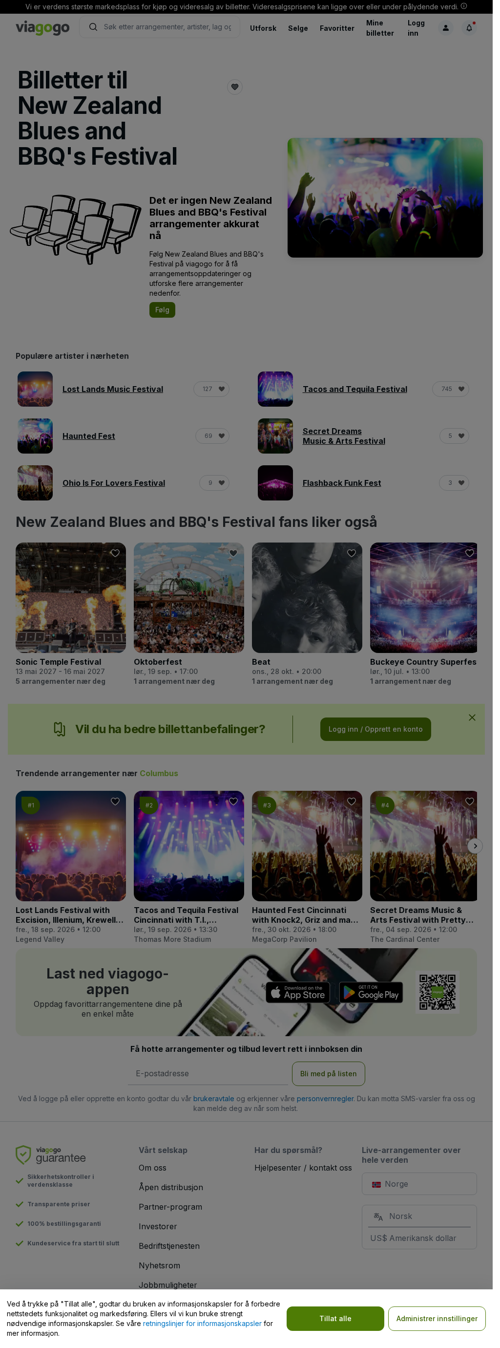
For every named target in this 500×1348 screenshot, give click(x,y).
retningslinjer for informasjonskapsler (202, 1323)
